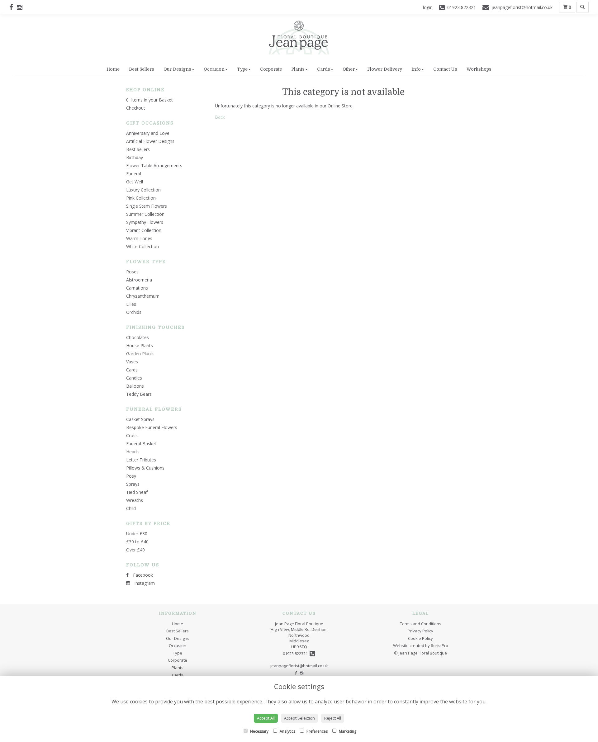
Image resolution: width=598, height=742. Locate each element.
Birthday (134, 157)
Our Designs (177, 69)
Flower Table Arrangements (154, 165)
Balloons (135, 386)
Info (416, 69)
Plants (298, 69)
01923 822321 (296, 653)
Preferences (317, 731)
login (428, 7)
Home (113, 69)
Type (242, 69)
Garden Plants (140, 354)
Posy (131, 476)
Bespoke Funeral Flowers (151, 427)
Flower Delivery (384, 69)
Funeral (133, 174)
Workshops (479, 69)
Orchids (133, 312)
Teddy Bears (139, 394)
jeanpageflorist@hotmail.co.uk (299, 666)
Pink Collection (141, 198)
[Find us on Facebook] (13, 7)
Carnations (137, 288)
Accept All (266, 718)
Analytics (287, 731)
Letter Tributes (141, 460)
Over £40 (135, 550)
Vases (132, 362)
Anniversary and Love (147, 133)
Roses (132, 272)
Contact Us (445, 69)
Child (131, 508)
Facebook (142, 575)
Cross (132, 435)
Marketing (347, 731)
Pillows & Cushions (145, 468)
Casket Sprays (140, 419)
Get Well (134, 182)
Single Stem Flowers (146, 206)
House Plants (139, 345)
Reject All (332, 718)
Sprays (133, 484)
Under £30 (136, 533)
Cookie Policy (420, 638)
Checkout (135, 108)
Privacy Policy (420, 631)
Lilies (131, 304)
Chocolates (137, 337)
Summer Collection (145, 214)
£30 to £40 (137, 542)
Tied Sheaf (137, 492)
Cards (323, 69)
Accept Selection (299, 718)
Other (349, 69)
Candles (134, 378)
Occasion (214, 69)
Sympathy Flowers (144, 222)
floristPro (439, 645)
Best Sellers (141, 69)
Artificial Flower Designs (150, 141)
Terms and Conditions (420, 623)
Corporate (271, 69)
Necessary (258, 731)
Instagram (144, 583)
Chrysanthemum (142, 296)
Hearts (133, 452)
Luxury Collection (143, 190)
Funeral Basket (141, 444)
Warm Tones (139, 238)
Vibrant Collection (143, 230)
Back (220, 117)
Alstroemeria (139, 280)
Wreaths (134, 500)
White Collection (142, 246)
